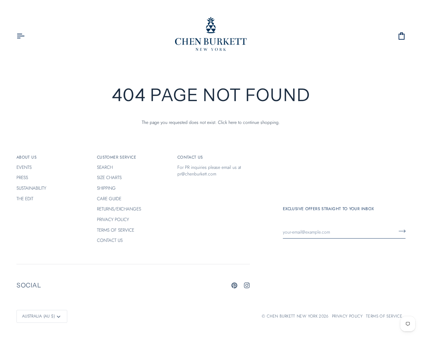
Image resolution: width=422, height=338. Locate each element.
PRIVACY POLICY (113, 219)
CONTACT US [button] (190, 157)
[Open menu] (26, 36)
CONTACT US (110, 240)
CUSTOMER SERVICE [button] (116, 157)
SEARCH (105, 167)
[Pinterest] (234, 285)
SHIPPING (106, 188)
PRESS (22, 177)
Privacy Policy (347, 316)
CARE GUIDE (109, 198)
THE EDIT (24, 198)
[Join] (400, 231)
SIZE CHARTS (109, 177)
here (232, 122)
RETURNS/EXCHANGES (119, 209)
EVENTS (24, 167)
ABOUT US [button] (26, 157)
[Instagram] (247, 285)
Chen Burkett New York (292, 316)
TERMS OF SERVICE (115, 230)
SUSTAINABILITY (31, 188)
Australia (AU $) (38, 316)
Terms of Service (384, 316)
